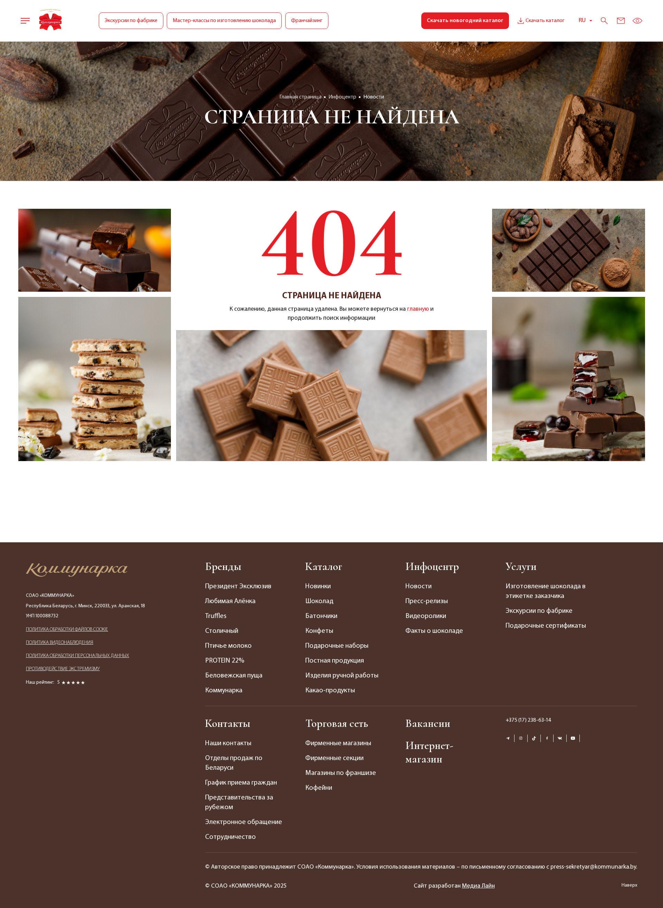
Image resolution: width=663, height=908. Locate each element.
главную (418, 309)
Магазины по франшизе (340, 773)
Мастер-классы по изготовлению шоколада (224, 21)
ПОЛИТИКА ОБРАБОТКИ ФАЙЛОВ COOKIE (67, 629)
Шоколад (319, 601)
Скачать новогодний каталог (465, 21)
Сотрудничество (230, 837)
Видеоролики (425, 616)
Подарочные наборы (336, 646)
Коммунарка (223, 690)
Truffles (216, 616)
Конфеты (319, 631)
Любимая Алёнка (230, 601)
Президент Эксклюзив (238, 586)
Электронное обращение (243, 822)
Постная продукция (334, 660)
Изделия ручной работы (341, 675)
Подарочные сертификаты (546, 626)
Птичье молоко (228, 646)
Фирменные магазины (338, 743)
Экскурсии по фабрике (131, 21)
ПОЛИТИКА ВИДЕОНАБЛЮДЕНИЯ (59, 642)
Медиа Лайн (478, 886)
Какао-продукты (330, 690)
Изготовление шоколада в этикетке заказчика (546, 591)
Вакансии (427, 723)
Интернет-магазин (429, 752)
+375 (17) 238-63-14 (528, 720)
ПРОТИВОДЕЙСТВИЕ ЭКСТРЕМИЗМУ (63, 669)
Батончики (321, 616)
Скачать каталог (545, 21)
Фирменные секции (334, 758)
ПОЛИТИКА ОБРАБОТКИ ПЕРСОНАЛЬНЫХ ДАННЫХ (77, 655)
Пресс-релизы (426, 601)
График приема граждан (241, 782)
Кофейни (318, 788)
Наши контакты (228, 743)
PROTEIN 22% (224, 660)
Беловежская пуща (233, 675)
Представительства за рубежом (239, 802)
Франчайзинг (307, 21)
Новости (418, 586)
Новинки (318, 586)
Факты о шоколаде (434, 631)
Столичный (221, 631)
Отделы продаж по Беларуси (233, 763)
